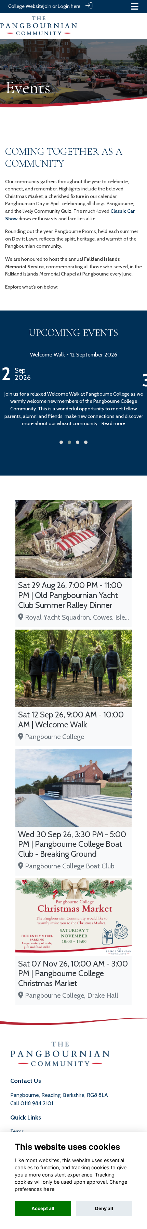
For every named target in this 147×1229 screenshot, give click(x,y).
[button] (61, 442)
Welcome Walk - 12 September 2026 (73, 354)
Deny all (104, 1208)
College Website (25, 6)
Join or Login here (61, 6)
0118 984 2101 (37, 1103)
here (49, 1189)
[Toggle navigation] (135, 6)
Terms (17, 1131)
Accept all (42, 1208)
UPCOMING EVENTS (73, 333)
